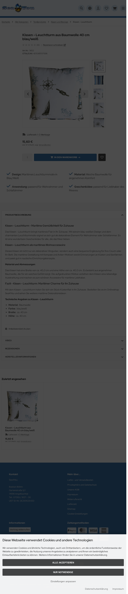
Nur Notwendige (63, 572)
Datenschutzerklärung (96, 588)
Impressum (118, 588)
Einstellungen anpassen (63, 581)
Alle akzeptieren (63, 562)
